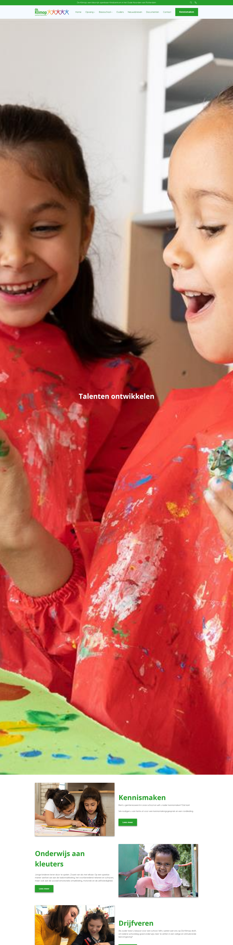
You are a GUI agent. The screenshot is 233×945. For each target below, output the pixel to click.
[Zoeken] (191, 2)
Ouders (120, 12)
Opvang (89, 12)
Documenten (152, 12)
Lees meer (128, 822)
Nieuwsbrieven (135, 12)
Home (78, 12)
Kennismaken (186, 11)
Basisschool (105, 12)
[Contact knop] (196, 2)
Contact (167, 12)
